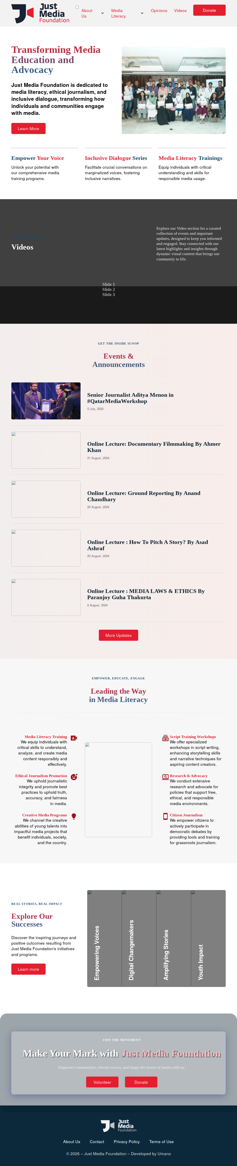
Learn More (28, 128)
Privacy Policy (127, 1141)
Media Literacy (118, 13)
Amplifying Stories (186, 951)
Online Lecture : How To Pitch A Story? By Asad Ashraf (147, 545)
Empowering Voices (118, 957)
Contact (97, 1141)
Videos (180, 10)
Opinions (159, 10)
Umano (164, 1153)
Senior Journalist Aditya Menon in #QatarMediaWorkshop (130, 397)
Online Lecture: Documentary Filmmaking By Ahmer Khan (154, 446)
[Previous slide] (126, 289)
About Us (86, 13)
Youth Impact (215, 957)
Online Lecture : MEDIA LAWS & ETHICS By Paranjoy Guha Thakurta (146, 594)
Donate (209, 10)
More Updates (119, 635)
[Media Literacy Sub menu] (142, 13)
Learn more (28, 969)
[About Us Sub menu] (102, 13)
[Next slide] (139, 289)
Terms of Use (161, 1141)
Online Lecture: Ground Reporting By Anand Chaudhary (143, 496)
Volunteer (102, 1082)
